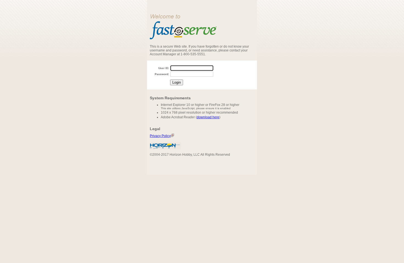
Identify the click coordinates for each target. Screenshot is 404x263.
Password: (162, 74)
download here (208, 117)
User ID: (163, 68)
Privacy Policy (160, 136)
